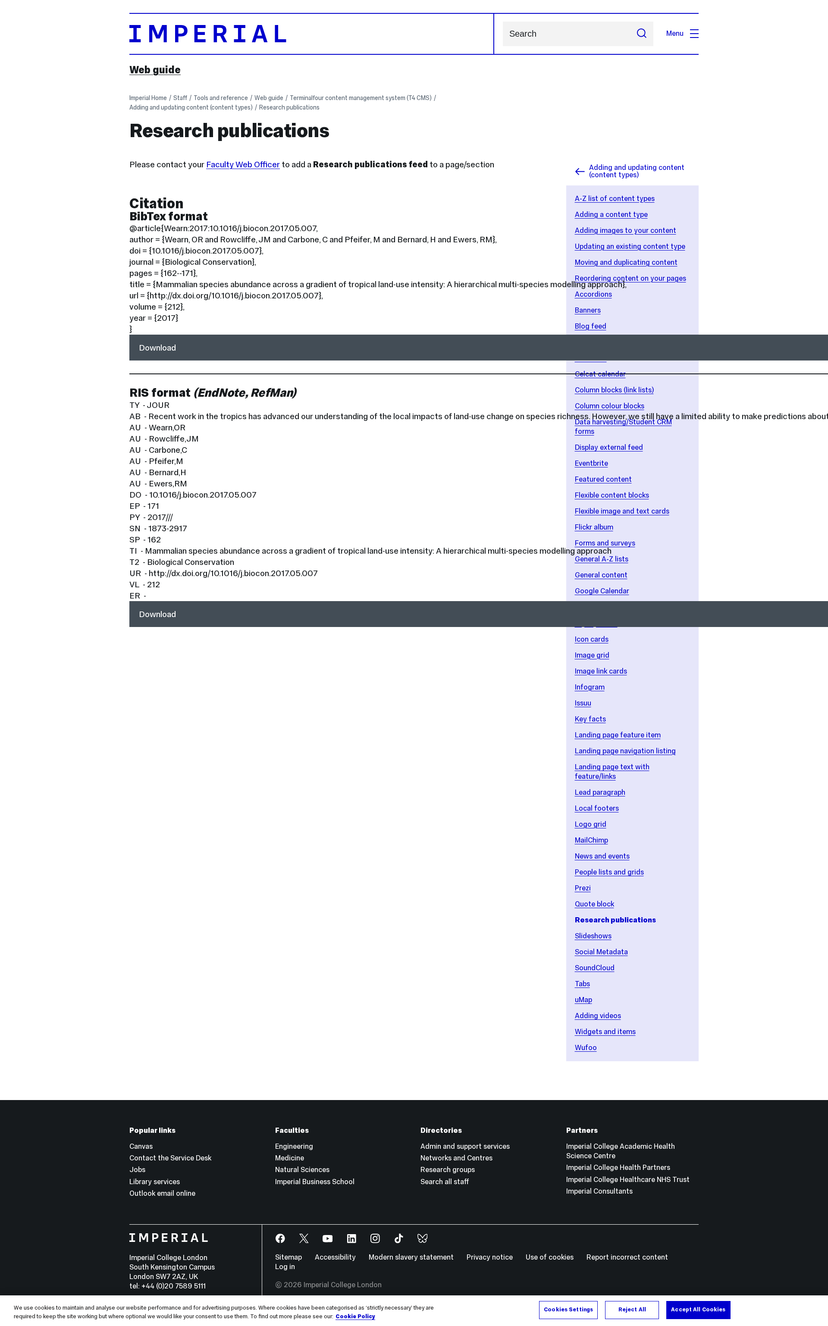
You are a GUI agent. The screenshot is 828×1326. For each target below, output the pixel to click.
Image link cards (601, 671)
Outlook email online (162, 1193)
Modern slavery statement (411, 1257)
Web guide (155, 70)
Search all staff (444, 1181)
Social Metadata (601, 951)
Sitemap (288, 1257)
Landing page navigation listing (625, 750)
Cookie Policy (355, 1316)
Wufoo (586, 1047)
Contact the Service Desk (170, 1158)
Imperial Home (148, 98)
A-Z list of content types (615, 198)
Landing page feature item (618, 735)
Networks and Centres (456, 1158)
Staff (180, 98)
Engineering (294, 1146)
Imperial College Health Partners (618, 1167)
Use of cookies (550, 1257)
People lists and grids (609, 872)
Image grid (592, 655)
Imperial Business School (314, 1181)
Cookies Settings (568, 1309)
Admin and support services (465, 1146)
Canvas (141, 1146)
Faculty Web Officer (243, 164)
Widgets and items (605, 1031)
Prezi (583, 888)
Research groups (447, 1169)
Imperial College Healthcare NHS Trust (628, 1179)
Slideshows (593, 935)
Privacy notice (490, 1257)
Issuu (583, 703)
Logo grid (590, 824)
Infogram (590, 687)
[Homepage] (311, 34)
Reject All (632, 1309)
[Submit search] (641, 34)
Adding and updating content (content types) (191, 107)
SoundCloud (595, 967)
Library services (154, 1181)
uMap (583, 999)
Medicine (289, 1158)
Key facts (590, 719)
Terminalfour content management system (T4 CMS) (361, 98)
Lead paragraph (600, 792)
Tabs (582, 983)
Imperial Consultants (599, 1191)
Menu (675, 33)
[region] (414, 1310)
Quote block (594, 904)
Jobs (137, 1169)
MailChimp (591, 840)
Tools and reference (221, 98)
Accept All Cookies (698, 1309)
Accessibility (335, 1257)
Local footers (597, 808)
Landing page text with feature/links (612, 771)
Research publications (289, 107)
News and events (602, 856)
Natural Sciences (302, 1169)
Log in (285, 1266)
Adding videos (598, 1015)
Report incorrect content (627, 1257)
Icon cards (591, 639)
